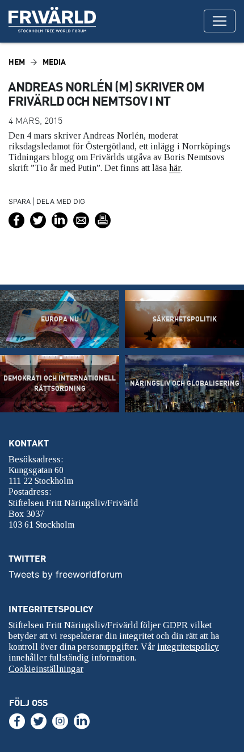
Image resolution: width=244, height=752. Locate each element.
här (174, 168)
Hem (17, 61)
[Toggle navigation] (219, 21)
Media (54, 61)
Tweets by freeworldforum (66, 574)
